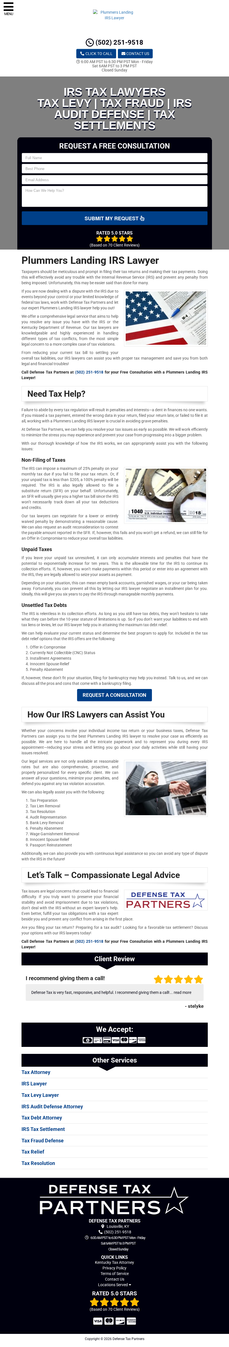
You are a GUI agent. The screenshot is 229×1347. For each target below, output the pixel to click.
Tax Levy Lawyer (40, 1095)
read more (182, 992)
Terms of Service (115, 1273)
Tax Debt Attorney (42, 1118)
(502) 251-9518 (118, 42)
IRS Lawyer (34, 1084)
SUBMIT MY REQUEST (112, 218)
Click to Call (99, 53)
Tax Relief (33, 1152)
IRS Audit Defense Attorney (52, 1106)
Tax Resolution (38, 1163)
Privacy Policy (114, 1268)
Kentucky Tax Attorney (114, 1262)
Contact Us (137, 53)
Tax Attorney (36, 1072)
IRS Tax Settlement (43, 1129)
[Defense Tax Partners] (115, 1199)
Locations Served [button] (113, 1285)
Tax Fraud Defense (43, 1140)
